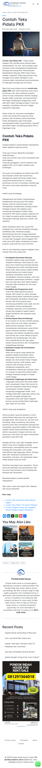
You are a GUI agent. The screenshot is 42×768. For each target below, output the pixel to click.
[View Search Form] (38, 4)
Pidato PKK (15, 563)
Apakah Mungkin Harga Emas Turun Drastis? (22, 657)
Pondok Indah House (10, 29)
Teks (23, 563)
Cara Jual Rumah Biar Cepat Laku (18, 638)
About (35, 740)
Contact (21, 744)
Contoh (6, 563)
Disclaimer (24, 740)
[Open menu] (33, 4)
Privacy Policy (10, 740)
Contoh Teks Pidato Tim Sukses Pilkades (21, 505)
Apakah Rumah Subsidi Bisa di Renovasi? (20, 633)
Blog (4, 15)
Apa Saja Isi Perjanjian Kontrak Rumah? (20, 652)
